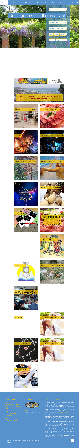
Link (6, 418)
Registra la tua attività (12, 413)
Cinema (20, 2)
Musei (51, 2)
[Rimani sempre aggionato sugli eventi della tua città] (26, 206)
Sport (59, 2)
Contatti (7, 403)
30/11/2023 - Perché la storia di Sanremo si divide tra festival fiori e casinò (39, 97)
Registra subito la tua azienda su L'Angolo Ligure (52, 220)
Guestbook (8, 415)
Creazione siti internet (11, 420)
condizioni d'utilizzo (63, 412)
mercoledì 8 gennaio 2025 (22, 81)
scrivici (27, 410)
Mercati (36, 2)
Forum (7, 417)
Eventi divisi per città (11, 404)
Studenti (67, 2)
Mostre (43, 2)
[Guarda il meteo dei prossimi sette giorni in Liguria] (51, 318)
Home (4, 2)
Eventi (27, 2)
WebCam (75, 2)
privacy (57, 435)
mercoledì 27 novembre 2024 (39, 81)
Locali (12, 2)
